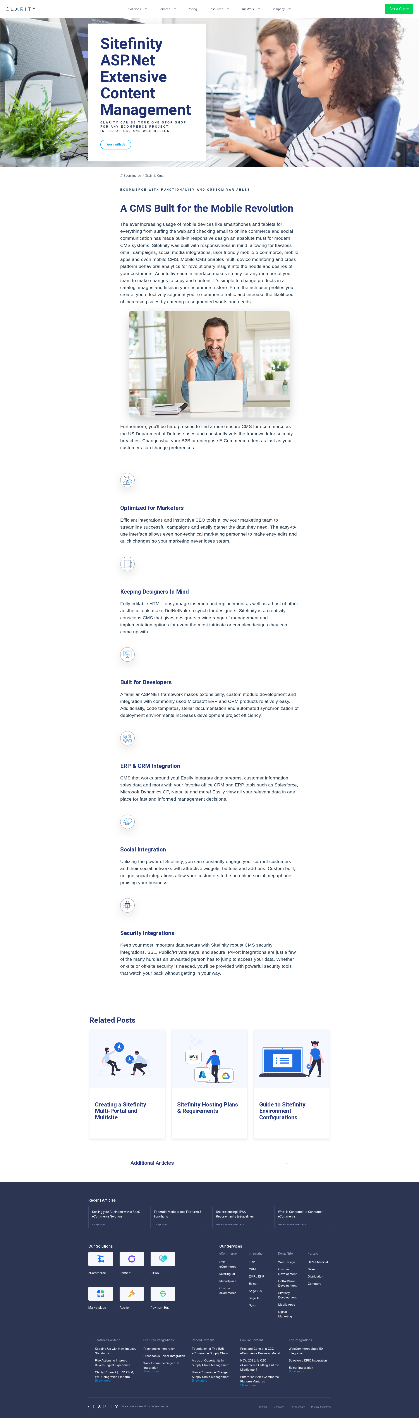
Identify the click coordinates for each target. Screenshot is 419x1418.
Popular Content (251, 1340)
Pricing (192, 9)
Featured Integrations (158, 1340)
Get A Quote (399, 9)
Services (164, 9)
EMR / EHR (256, 1276)
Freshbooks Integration (159, 1348)
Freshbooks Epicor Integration (164, 1356)
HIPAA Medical (318, 1262)
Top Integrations (300, 1340)
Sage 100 (255, 1291)
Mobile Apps (286, 1304)
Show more (103, 1380)
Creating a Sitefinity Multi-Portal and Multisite (120, 1111)
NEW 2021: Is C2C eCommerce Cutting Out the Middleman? (259, 1365)
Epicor (253, 1283)
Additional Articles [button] (152, 1163)
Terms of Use (297, 1406)
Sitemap (263, 1406)
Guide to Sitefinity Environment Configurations (282, 1111)
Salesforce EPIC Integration (308, 1360)
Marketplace (227, 1281)
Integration (256, 1253)
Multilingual (227, 1274)
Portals (313, 1253)
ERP (252, 1262)
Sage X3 (255, 1298)
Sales (311, 1269)
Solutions (134, 9)
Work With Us (115, 144)
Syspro (253, 1305)
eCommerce (228, 1253)
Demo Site (285, 1253)
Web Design (286, 1262)
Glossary (279, 1406)
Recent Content (203, 1340)
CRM (252, 1269)
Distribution (315, 1276)
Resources (215, 9)
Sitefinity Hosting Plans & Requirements (207, 1107)
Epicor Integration (301, 1367)
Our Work (247, 9)
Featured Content (107, 1340)
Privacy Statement (321, 1406)
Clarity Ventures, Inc (158, 1406)
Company (278, 9)
